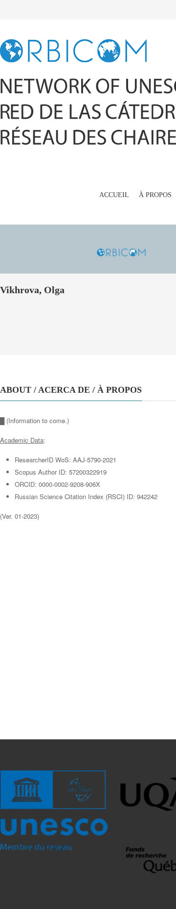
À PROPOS (155, 195)
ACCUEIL (114, 195)
